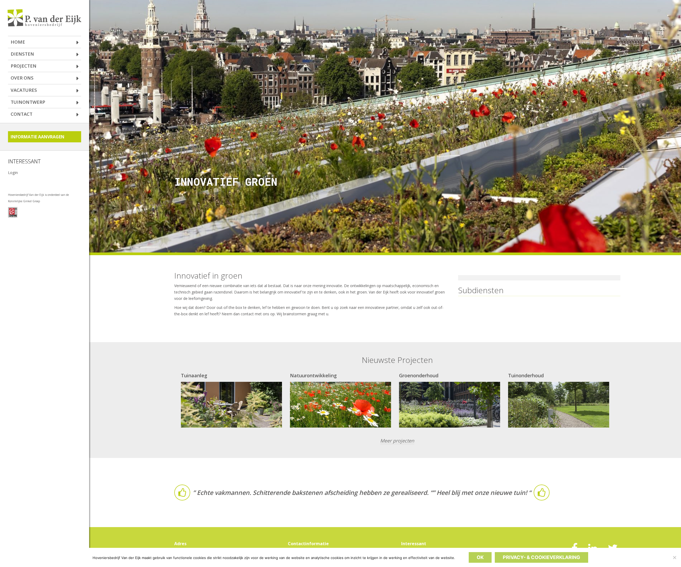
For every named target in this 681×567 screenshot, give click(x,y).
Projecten (23, 66)
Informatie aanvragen (37, 137)
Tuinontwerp (28, 102)
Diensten (22, 54)
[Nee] (674, 557)
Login (13, 172)
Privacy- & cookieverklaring (541, 557)
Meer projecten (397, 440)
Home (18, 42)
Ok (480, 557)
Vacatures (24, 90)
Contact (21, 114)
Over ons (22, 78)
